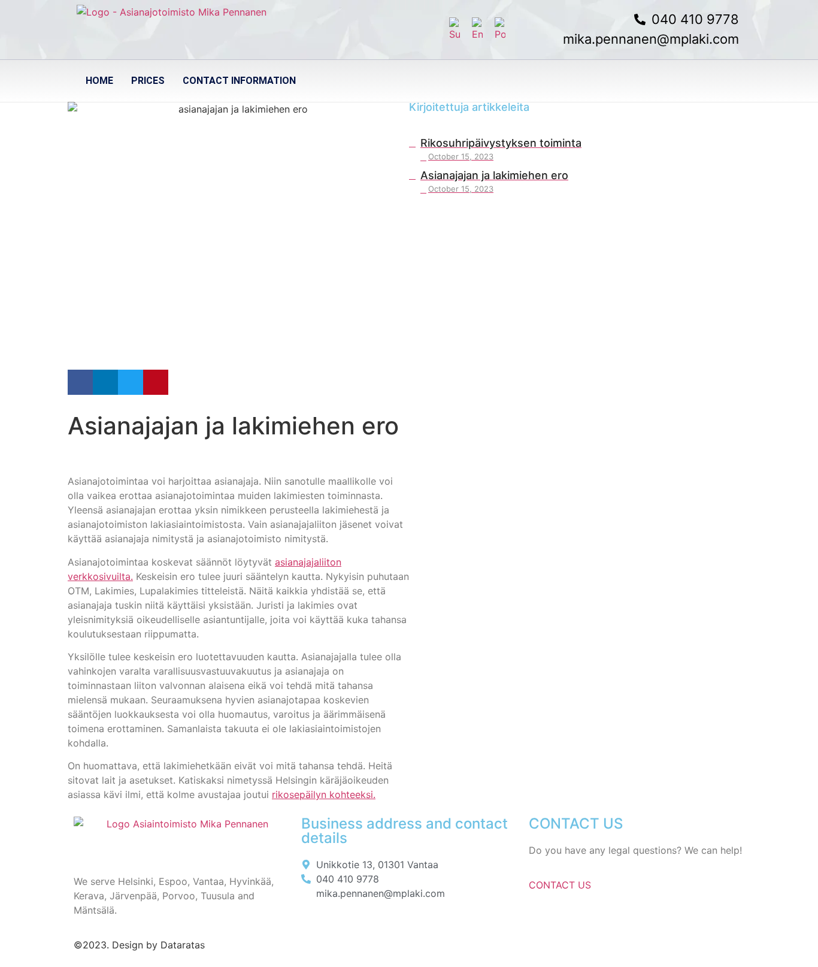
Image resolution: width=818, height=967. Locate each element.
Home (99, 80)
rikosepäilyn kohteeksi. (323, 794)
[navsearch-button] (736, 81)
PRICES (148, 80)
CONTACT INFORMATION (239, 80)
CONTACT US (560, 885)
